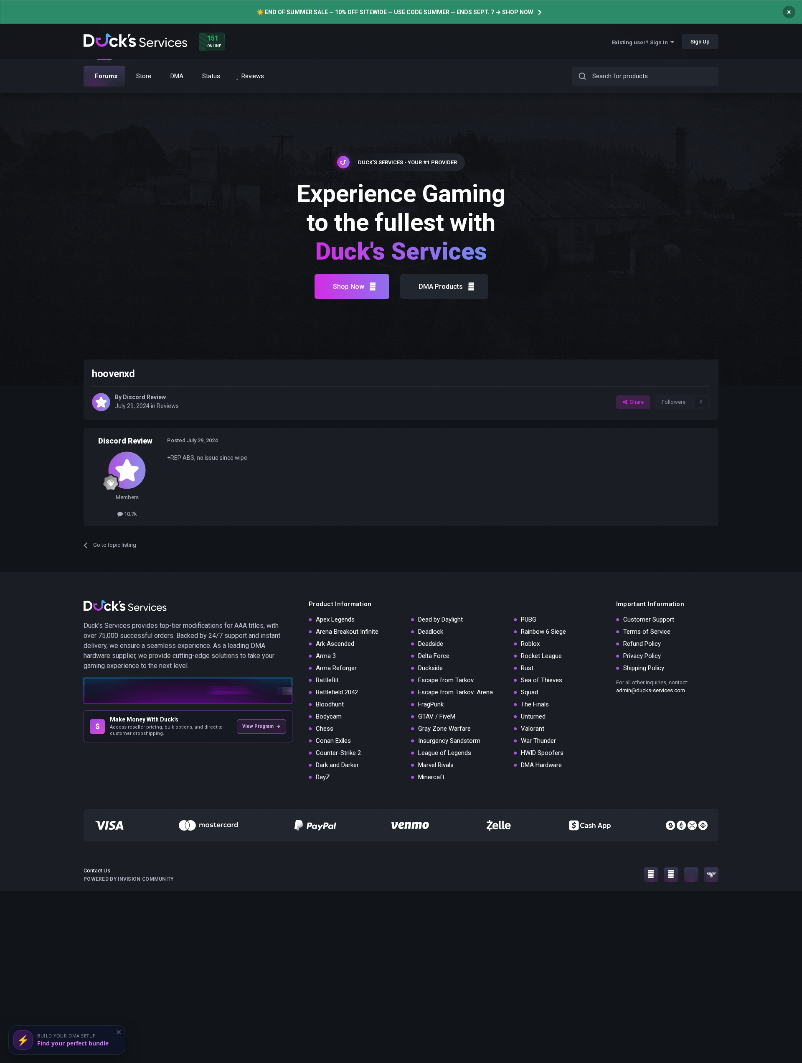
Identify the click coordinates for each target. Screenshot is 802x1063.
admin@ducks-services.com (650, 690)
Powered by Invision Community (129, 879)
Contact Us (97, 870)
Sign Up (700, 41)
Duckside (430, 668)
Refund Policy (642, 643)
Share (635, 402)
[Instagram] (651, 874)
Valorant (532, 728)
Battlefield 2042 (337, 692)
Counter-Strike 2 (338, 753)
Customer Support (648, 619)
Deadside (430, 643)
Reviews (168, 406)
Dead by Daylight (440, 619)
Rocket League (541, 656)
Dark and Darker (337, 765)
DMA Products (441, 287)
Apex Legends (335, 619)
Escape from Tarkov (446, 680)
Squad (529, 692)
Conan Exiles (333, 740)
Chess (324, 728)
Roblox (530, 643)
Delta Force (433, 656)
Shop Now (348, 287)
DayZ (323, 777)
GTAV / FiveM (436, 716)
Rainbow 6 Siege (543, 631)
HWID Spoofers (542, 753)
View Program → (261, 726)
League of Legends (444, 753)
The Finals (535, 704)
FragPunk (431, 704)
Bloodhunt (330, 704)
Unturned (533, 716)
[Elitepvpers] (711, 874)
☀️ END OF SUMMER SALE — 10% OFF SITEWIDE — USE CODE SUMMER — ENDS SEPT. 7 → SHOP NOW (394, 12)
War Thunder (538, 740)
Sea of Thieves (541, 680)
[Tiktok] (691, 874)
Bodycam (329, 716)
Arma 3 (326, 656)
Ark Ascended (335, 643)
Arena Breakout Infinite (347, 631)
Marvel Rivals (436, 765)
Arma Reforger (336, 668)
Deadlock (430, 631)
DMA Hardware (541, 765)
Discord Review (144, 397)
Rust (527, 668)
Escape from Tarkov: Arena (455, 692)
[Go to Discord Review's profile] (101, 402)
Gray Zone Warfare (444, 728)
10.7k (130, 514)
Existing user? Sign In (641, 42)
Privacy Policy (642, 656)
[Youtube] (671, 874)
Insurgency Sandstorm (449, 740)
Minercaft (431, 777)
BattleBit (327, 680)
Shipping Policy (643, 668)
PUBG (528, 619)
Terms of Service (646, 631)
